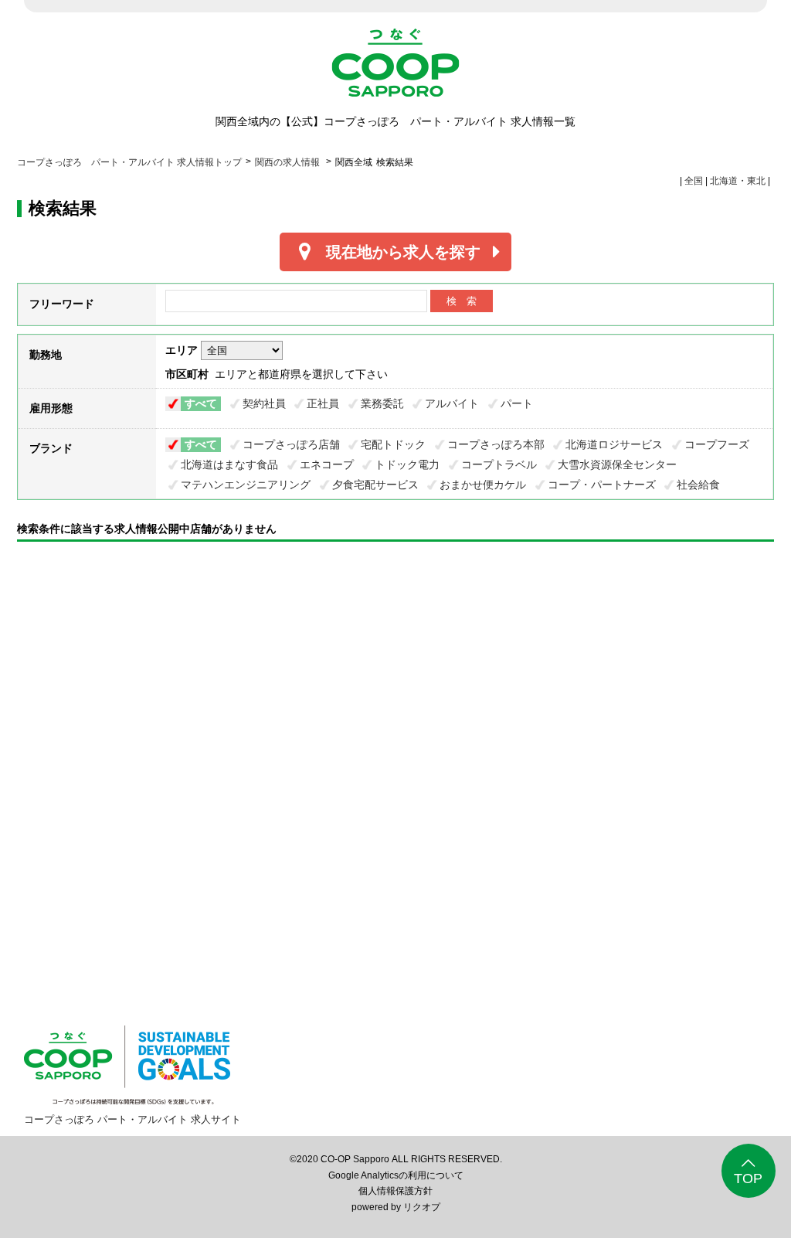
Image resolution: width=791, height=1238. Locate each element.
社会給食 (698, 484)
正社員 (323, 403)
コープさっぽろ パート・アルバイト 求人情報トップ (129, 162)
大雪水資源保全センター (617, 464)
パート (517, 403)
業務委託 (382, 403)
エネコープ (327, 464)
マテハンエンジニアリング (246, 484)
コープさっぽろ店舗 (291, 444)
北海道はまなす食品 (229, 464)
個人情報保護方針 (395, 1190)
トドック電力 (407, 464)
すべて (201, 403)
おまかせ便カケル (483, 484)
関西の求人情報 (288, 162)
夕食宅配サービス (375, 484)
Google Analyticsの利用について (395, 1175)
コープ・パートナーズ (602, 484)
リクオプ (421, 1207)
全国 (693, 180)
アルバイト (452, 403)
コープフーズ (716, 444)
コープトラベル (499, 464)
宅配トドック (393, 444)
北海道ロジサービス (614, 444)
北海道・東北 (738, 180)
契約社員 (264, 403)
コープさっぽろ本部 (496, 444)
